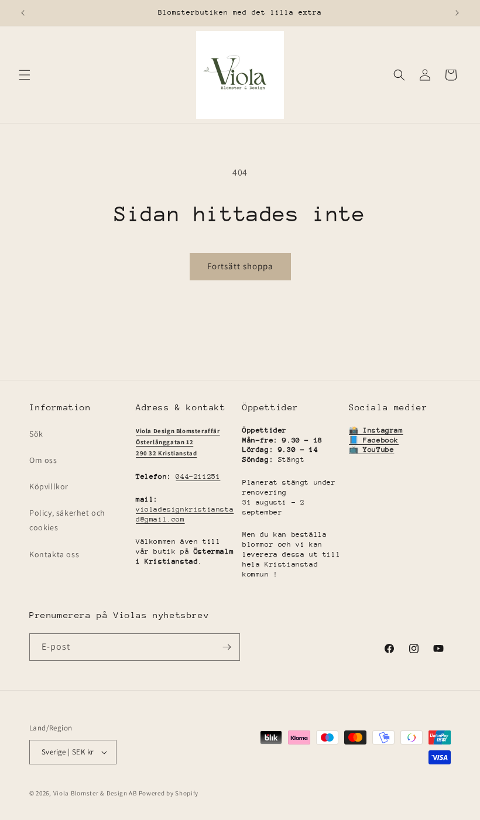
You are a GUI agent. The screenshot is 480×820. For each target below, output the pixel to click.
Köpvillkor (48, 486)
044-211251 (198, 476)
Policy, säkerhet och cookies (67, 520)
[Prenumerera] (226, 647)
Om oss (43, 460)
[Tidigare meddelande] (23, 13)
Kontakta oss (54, 554)
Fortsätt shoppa (240, 266)
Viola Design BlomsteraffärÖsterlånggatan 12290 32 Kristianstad (178, 442)
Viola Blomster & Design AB (95, 793)
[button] (24, 75)
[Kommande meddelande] (457, 13)
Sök (36, 433)
